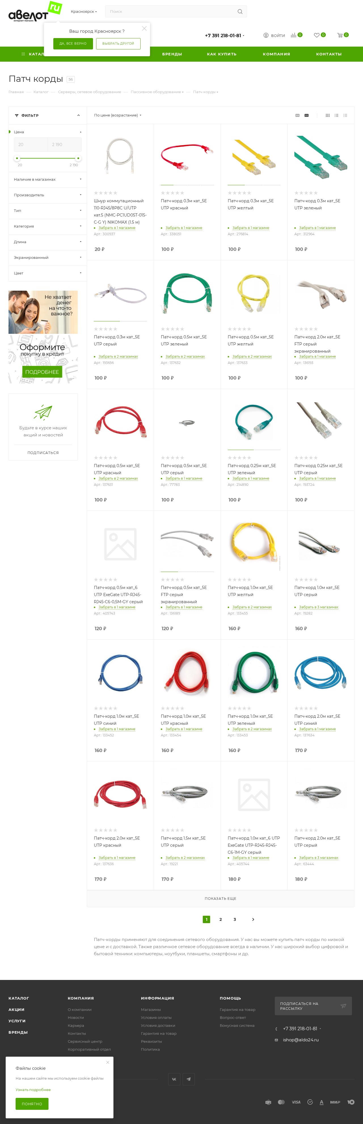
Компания (81, 998)
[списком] (336, 115)
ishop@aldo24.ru (301, 1039)
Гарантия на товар (159, 1033)
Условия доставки (158, 1025)
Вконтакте (174, 1079)
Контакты (77, 1033)
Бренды (18, 1032)
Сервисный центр (85, 1041)
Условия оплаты (156, 1017)
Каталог (19, 998)
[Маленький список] (297, 115)
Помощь (230, 998)
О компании (80, 1009)
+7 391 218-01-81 (223, 35)
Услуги (17, 1021)
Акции (17, 1009)
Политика (150, 1049)
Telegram (189, 1079)
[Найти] (240, 11)
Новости (76, 1017)
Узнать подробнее (33, 1089)
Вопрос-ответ (233, 1017)
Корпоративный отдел (89, 1049)
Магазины (151, 1009)
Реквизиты (151, 1041)
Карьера (76, 1025)
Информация (157, 998)
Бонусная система (237, 1025)
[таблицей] (345, 115)
